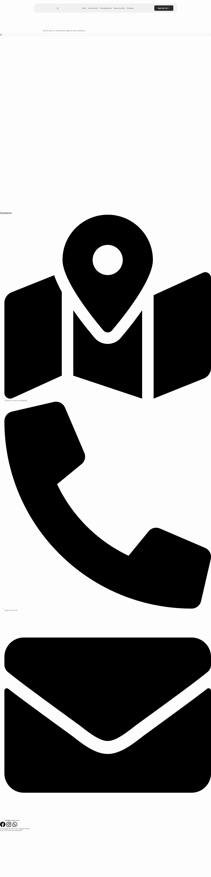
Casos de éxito (119, 8)
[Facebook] (2, 824)
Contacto (130, 8)
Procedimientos (106, 8)
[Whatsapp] (15, 824)
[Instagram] (9, 824)
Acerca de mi (93, 8)
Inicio (84, 8)
